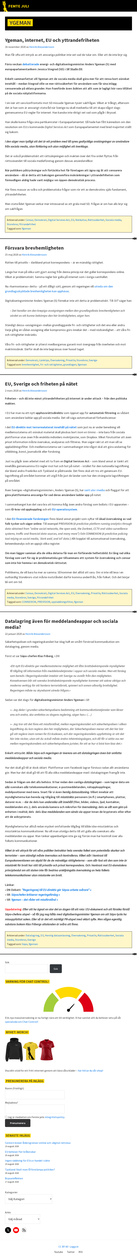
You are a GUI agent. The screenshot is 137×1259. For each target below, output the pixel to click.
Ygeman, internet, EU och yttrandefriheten (52, 40)
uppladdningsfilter (62, 601)
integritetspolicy (54, 1117)
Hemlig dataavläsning (57, 935)
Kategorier (11, 1192)
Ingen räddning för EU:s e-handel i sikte (27, 1160)
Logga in (74, 1246)
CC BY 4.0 (63, 1246)
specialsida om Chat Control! (21, 1021)
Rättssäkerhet (96, 220)
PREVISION (43, 601)
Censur (29, 220)
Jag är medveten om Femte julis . (36, 1117)
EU (72, 220)
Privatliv (70, 360)
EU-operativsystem (64, 509)
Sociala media (113, 220)
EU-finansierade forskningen (30, 519)
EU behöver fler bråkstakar (20, 1151)
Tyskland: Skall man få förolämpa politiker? (30, 1169)
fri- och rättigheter (51, 364)
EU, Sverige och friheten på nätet (41, 384)
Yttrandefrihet (27, 224)
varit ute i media (94, 490)
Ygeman (26, 228)
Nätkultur (81, 220)
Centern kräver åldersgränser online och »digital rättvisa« (38, 1142)
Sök (7, 962)
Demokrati (40, 220)
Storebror (12, 224)
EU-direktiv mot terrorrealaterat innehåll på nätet (44, 427)
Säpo (25, 944)
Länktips (44, 360)
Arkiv (8, 1212)
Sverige (93, 360)
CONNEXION (29, 601)
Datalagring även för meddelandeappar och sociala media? (61, 624)
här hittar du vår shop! (90, 1070)
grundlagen (70, 364)
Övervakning (57, 360)
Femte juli (18, 6)
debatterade (30, 64)
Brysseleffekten (14, 1178)
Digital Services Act (59, 220)
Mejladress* (11, 1102)
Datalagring (32, 935)
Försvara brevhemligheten (34, 248)
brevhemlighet (30, 364)
